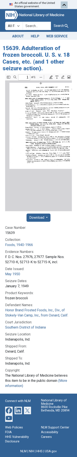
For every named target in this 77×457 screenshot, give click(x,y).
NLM (23, 451)
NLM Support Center (55, 427)
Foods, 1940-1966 (19, 245)
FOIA (8, 432)
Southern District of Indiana (25, 327)
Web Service (57, 36)
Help (35, 36)
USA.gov (51, 451)
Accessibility (49, 432)
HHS (39, 451)
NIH (31, 451)
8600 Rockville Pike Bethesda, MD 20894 (55, 408)
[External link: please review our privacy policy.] (9, 410)
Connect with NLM (18, 401)
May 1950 (12, 274)
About (18, 36)
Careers (46, 437)
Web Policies (14, 427)
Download (37, 218)
